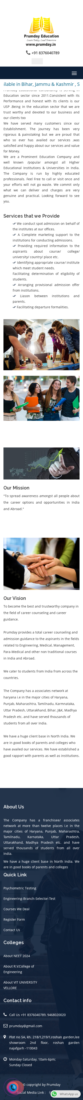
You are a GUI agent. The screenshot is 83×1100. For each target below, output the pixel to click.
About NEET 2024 (16, 956)
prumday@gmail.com (25, 1026)
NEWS (37, 61)
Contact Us (11, 930)
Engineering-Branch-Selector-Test (29, 898)
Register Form (14, 919)
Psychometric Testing (19, 888)
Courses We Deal (16, 909)
